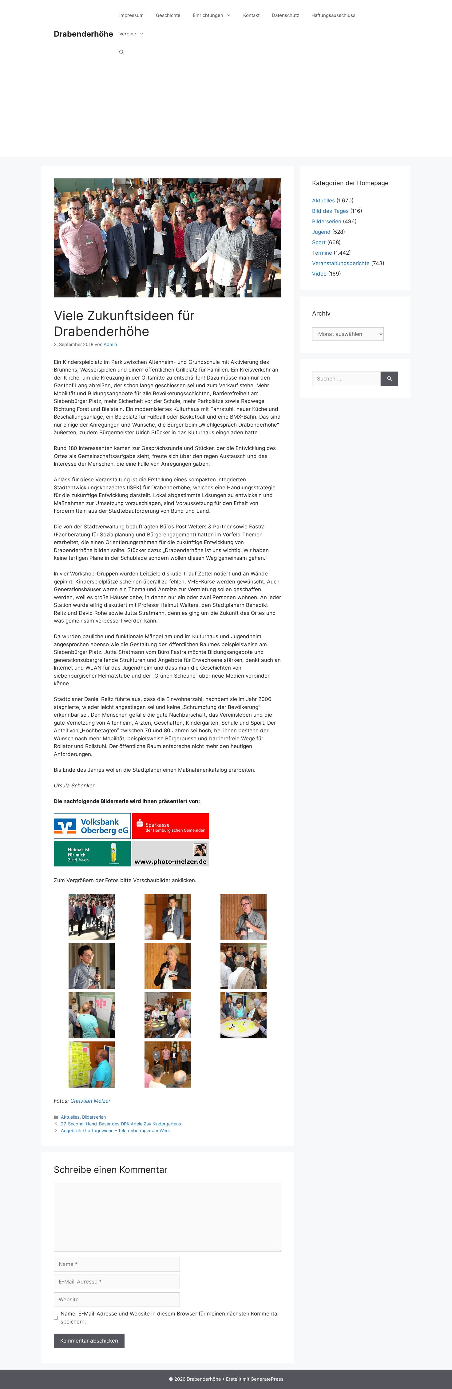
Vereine (127, 34)
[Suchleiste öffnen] (121, 52)
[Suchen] (389, 379)
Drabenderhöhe (83, 33)
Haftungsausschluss (333, 15)
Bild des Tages (330, 211)
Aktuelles (70, 1117)
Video (319, 274)
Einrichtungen (208, 15)
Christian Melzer (90, 1101)
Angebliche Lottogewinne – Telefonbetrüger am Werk (115, 1130)
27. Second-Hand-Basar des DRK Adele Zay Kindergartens (121, 1123)
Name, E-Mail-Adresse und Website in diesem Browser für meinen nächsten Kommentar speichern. (170, 1318)
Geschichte (168, 15)
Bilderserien (94, 1117)
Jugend (321, 232)
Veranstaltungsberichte (341, 263)
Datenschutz (285, 15)
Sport (319, 242)
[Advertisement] (226, 114)
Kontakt (251, 15)
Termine (322, 253)
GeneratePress (267, 1379)
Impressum (131, 15)
